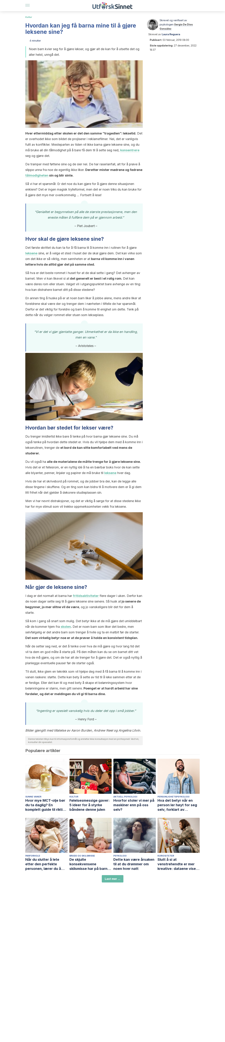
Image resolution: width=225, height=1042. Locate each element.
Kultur (28, 17)
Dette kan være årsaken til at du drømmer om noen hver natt (133, 864)
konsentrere (129, 150)
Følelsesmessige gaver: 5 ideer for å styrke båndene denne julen (89, 805)
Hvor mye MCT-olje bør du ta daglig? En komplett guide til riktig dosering (45, 805)
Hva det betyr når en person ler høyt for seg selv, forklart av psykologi (177, 805)
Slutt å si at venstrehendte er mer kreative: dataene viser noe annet (177, 864)
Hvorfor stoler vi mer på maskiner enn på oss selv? (133, 805)
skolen (66, 626)
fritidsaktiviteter (86, 596)
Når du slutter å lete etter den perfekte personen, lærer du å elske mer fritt (43, 864)
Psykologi (120, 855)
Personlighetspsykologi (173, 796)
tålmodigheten (36, 175)
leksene (31, 253)
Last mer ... (112, 879)
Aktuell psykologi (125, 796)
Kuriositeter (166, 855)
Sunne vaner (33, 796)
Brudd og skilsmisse (82, 855)
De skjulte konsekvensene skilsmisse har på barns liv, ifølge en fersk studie (90, 864)
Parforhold (32, 855)
